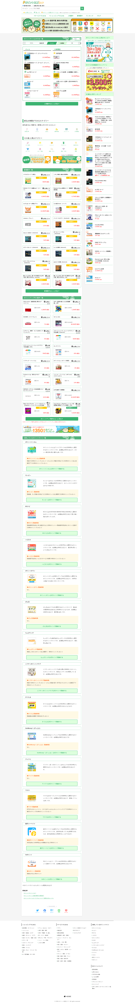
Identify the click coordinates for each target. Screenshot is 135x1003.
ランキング (89, 16)
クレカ (52, 43)
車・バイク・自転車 (43, 935)
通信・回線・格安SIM (62, 958)
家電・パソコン (26, 947)
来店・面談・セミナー (62, 944)
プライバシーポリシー (97, 981)
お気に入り (28, 12)
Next (79, 43)
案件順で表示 (27, 5)
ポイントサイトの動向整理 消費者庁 (34, 895)
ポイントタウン (96, 937)
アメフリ (94, 952)
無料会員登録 (60, 932)
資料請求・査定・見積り (63, 935)
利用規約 (94, 979)
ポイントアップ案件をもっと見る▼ (52, 419)
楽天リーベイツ (96, 957)
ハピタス (94, 935)
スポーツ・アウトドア (27, 942)
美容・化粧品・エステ (27, 932)
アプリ (59, 928)
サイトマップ (95, 984)
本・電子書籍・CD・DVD (28, 954)
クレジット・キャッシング (63, 947)
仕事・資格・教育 (42, 930)
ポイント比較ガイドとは (50, 12)
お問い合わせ (95, 972)
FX (72, 43)
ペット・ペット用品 (43, 940)
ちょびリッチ (95, 942)
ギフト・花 (25, 940)
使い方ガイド (76, 930)
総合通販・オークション (28, 928)
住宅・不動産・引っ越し (44, 932)
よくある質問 (95, 976)
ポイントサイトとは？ (30, 893)
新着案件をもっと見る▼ (52, 291)
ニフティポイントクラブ (98, 945)
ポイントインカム (96, 928)
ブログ (99, 16)
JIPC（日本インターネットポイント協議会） (101, 987)
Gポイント (94, 959)
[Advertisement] (52, 108)
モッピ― (94, 930)
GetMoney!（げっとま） (98, 950)
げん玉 (93, 940)
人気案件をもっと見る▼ (52, 104)
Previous (24, 43)
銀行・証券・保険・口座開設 (64, 961)
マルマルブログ (77, 932)
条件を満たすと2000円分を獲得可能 (99, 41)
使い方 (38, 12)
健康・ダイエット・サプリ (28, 935)
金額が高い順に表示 (39, 5)
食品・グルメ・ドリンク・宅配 (29, 950)
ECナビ (94, 932)
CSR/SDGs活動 (96, 974)
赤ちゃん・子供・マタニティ (45, 937)
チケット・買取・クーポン (63, 953)
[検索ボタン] (82, 8)
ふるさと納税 (41, 942)
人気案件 (70, 16)
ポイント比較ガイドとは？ (79, 928)
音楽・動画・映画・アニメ (63, 956)
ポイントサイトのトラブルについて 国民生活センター (39, 898)
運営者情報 (95, 969)
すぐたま (94, 947)
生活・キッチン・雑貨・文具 (29, 937)
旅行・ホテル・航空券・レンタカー (64, 950)
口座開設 (62, 43)
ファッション (25, 930)
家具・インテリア (26, 945)
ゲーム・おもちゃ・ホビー (44, 928)
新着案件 (80, 16)
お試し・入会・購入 (62, 942)
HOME (68, 996)
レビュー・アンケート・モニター (64, 938)
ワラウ (93, 955)
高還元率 (59, 930)
